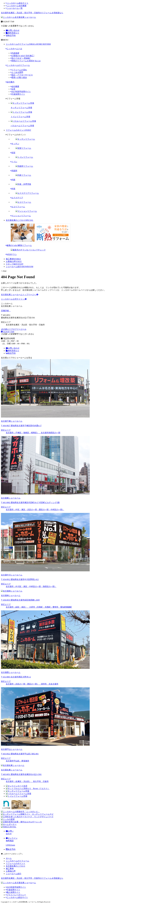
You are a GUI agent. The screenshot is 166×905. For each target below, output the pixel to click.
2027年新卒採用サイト (21, 92)
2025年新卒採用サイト (16, 887)
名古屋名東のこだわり (19, 220)
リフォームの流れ (19, 70)
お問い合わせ (13, 30)
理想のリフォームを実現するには (26, 61)
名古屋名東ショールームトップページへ (18, 295)
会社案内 (10, 82)
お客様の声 (14, 261)
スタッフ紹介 (14, 264)
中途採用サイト (18, 94)
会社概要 (15, 86)
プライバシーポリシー (16, 895)
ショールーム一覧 (15, 8)
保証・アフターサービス (22, 75)
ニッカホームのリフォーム (28, 44)
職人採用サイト (13, 892)
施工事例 (13, 259)
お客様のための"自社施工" (23, 56)
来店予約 (12, 35)
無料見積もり (13, 33)
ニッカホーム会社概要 (16, 6)
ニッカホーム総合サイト (17, 3)
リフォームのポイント (18, 130)
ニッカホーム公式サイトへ (13, 299)
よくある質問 (17, 72)
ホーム (9, 858)
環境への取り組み (19, 77)
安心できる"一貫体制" (21, 58)
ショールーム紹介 (19, 267)
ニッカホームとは (14, 49)
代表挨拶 (15, 53)
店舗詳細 (5, 311)
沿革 (13, 89)
